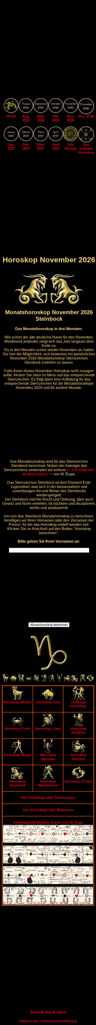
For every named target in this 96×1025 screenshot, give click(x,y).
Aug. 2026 (26, 118)
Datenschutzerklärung (59, 1021)
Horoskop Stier (48, 702)
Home (11, 116)
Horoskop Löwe (48, 728)
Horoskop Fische (78, 781)
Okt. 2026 (55, 118)
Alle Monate (71, 146)
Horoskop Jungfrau (78, 730)
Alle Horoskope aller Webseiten (48, 810)
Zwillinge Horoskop (78, 704)
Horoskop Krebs (17, 728)
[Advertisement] (48, 50)
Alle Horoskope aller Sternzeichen (48, 798)
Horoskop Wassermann (48, 783)
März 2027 (41, 146)
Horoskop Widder (17, 702)
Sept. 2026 (41, 118)
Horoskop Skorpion (48, 757)
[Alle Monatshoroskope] (70, 140)
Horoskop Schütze (78, 757)
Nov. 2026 (70, 118)
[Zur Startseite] (11, 112)
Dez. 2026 (86, 116)
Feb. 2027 (26, 146)
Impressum (29, 1021)
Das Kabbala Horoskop (86, 148)
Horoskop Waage (17, 755)
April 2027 (56, 146)
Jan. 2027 (11, 146)
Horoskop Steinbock (17, 783)
